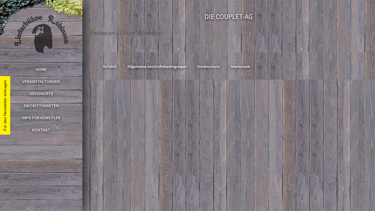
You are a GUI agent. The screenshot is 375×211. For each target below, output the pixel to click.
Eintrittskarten (41, 105)
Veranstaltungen (41, 81)
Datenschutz (209, 66)
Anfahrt (109, 66)
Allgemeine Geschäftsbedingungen (157, 66)
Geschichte (41, 93)
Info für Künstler (41, 117)
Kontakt (41, 129)
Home (41, 69)
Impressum (240, 66)
